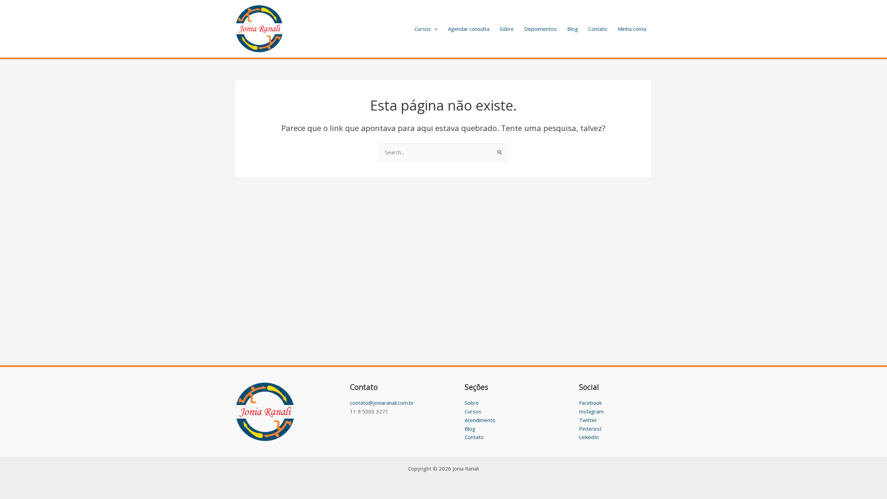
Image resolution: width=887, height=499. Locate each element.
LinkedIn (589, 437)
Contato (597, 28)
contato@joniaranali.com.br (382, 402)
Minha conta (632, 28)
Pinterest (590, 428)
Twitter (588, 420)
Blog (572, 28)
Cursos (422, 28)
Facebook (590, 402)
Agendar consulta (468, 28)
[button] (434, 29)
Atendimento (480, 420)
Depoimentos (540, 28)
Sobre (507, 28)
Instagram (591, 411)
